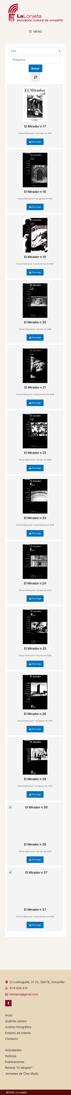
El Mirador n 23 (35, 518)
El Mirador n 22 (35, 453)
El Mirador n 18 (35, 191)
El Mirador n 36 (35, 844)
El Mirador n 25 (35, 648)
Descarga (36, 141)
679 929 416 (19, 988)
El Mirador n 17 (35, 126)
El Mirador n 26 (35, 714)
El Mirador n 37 (35, 909)
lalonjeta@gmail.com (24, 994)
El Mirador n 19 (35, 257)
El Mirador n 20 (35, 322)
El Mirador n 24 (35, 583)
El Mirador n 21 (35, 387)
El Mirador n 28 (35, 779)
